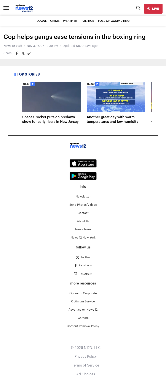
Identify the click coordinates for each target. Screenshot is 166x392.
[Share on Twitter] (23, 53)
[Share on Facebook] (17, 53)
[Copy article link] (29, 53)
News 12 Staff (12, 45)
